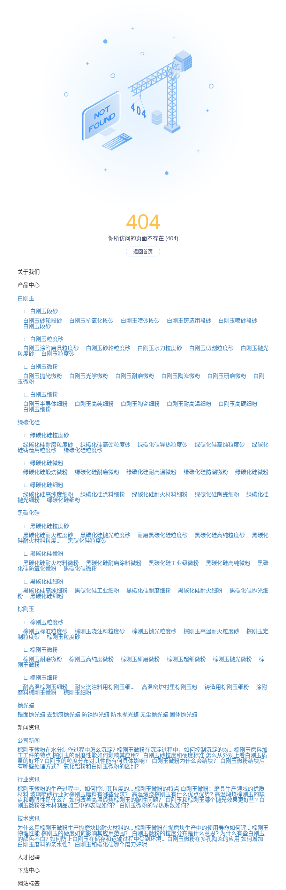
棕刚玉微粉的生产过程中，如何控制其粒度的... (75, 789)
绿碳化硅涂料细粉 (100, 494)
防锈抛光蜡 (96, 715)
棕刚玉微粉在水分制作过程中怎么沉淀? (66, 750)
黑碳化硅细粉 (43, 596)
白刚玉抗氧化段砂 (88, 321)
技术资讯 (28, 818)
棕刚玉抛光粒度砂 (151, 631)
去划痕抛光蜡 (63, 715)
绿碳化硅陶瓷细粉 (214, 494)
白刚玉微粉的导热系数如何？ (155, 805)
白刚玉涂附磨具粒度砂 (48, 348)
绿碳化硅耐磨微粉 (94, 472)
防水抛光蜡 (125, 715)
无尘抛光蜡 (154, 715)
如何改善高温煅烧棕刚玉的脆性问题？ (116, 800)
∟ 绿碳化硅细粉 (40, 485)
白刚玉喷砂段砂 (137, 321)
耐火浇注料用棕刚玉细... (102, 687)
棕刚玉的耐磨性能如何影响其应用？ (97, 755)
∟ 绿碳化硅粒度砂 (43, 435)
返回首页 (143, 251)
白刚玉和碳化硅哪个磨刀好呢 (111, 845)
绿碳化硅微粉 (249, 472)
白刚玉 (25, 298)
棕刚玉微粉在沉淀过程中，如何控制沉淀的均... (175, 750)
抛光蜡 (25, 706)
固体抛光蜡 (183, 715)
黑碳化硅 (28, 513)
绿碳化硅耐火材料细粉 (157, 494)
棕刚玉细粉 (74, 693)
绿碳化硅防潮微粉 (203, 472)
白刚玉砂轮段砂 (39, 321)
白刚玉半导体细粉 (42, 404)
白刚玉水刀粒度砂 (157, 348)
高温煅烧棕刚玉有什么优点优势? (172, 794)
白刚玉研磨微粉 (224, 376)
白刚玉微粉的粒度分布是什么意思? (175, 833)
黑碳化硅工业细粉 (94, 591)
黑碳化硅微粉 (77, 569)
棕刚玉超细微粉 (183, 659)
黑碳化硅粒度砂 (84, 541)
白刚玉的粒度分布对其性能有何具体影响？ (97, 761)
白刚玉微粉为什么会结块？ (185, 761)
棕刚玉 (25, 609)
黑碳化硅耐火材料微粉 (48, 563)
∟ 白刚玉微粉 (37, 367)
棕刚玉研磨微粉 (137, 659)
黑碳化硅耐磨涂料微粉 (111, 563)
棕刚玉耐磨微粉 (39, 659)
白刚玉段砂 (34, 326)
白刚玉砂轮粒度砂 (105, 348)
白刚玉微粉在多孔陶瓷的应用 (203, 839)
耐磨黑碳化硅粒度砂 (160, 535)
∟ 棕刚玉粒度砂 (40, 622)
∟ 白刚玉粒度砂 (40, 339)
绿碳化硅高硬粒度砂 (102, 445)
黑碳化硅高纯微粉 (225, 563)
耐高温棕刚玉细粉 (42, 687)
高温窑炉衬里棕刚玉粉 (166, 687)
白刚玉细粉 (34, 409)
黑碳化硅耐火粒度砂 (45, 535)
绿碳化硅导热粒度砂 (160, 445)
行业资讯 (28, 779)
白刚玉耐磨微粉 (132, 376)
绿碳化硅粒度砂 (80, 450)
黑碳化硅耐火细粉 (197, 591)
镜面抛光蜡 (31, 715)
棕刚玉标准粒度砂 (42, 631)
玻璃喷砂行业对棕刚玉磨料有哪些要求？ (80, 794)
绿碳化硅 (28, 422)
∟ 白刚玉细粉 (37, 394)
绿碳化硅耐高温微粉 (148, 472)
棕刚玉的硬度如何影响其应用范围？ (85, 833)
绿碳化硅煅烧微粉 (42, 472)
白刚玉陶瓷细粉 (137, 404)
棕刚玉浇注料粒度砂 (97, 631)
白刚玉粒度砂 (55, 354)
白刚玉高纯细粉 (91, 404)
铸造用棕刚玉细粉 (224, 687)
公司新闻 (28, 741)
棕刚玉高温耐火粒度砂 (208, 631)
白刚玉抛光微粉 (39, 376)
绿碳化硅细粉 (60, 500)
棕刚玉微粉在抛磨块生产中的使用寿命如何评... (192, 828)
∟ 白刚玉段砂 (37, 311)
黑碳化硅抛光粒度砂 (102, 535)
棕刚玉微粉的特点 (157, 789)
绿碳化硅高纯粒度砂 (217, 445)
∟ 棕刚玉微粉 (37, 650)
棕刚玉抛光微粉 (229, 659)
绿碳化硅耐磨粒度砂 (45, 445)
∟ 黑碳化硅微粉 (40, 554)
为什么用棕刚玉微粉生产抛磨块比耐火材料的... (75, 828)
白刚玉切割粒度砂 (208, 348)
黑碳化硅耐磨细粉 (146, 591)
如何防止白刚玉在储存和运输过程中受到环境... (108, 839)
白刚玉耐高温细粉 (186, 404)
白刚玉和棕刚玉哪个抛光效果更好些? (211, 800)
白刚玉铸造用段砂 (186, 321)
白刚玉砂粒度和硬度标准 (173, 755)
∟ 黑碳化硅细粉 (40, 582)
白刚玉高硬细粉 (235, 404)
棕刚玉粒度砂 (60, 637)
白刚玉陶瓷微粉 (178, 376)
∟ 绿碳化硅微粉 (40, 463)
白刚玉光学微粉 (85, 376)
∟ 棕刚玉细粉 (37, 678)
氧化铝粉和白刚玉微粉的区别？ (102, 766)
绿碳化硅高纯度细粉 (45, 494)
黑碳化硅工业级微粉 (171, 563)
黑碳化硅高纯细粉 (42, 591)
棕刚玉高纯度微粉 (88, 659)
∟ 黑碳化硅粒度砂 (43, 526)
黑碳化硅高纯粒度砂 (217, 535)
